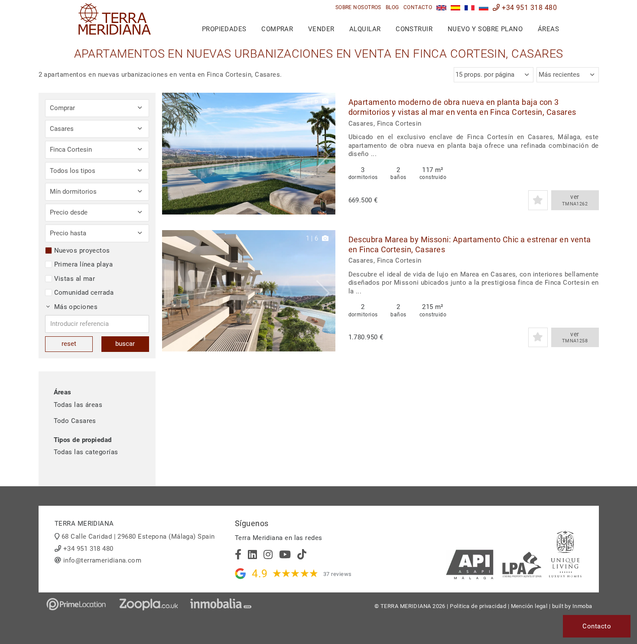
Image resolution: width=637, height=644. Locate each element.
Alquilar (365, 29)
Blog (392, 7)
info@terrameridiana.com (102, 560)
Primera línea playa (83, 264)
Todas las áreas (78, 405)
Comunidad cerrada (84, 292)
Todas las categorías (86, 452)
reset (69, 344)
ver (575, 200)
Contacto (417, 7)
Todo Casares (75, 421)
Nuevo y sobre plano (485, 29)
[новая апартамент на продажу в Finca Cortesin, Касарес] (484, 8)
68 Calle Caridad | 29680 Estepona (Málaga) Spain (138, 536)
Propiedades (224, 29)
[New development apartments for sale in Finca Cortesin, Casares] (441, 8)
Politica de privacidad (478, 606)
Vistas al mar (74, 279)
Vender (321, 29)
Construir (414, 29)
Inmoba (582, 606)
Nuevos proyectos (82, 250)
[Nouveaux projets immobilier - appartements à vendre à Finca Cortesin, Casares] (469, 8)
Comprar (277, 29)
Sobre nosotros (358, 7)
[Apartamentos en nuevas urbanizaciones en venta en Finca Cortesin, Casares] (456, 8)
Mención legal (529, 606)
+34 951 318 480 (528, 7)
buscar (125, 344)
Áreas (548, 29)
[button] (325, 154)
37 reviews (337, 574)
